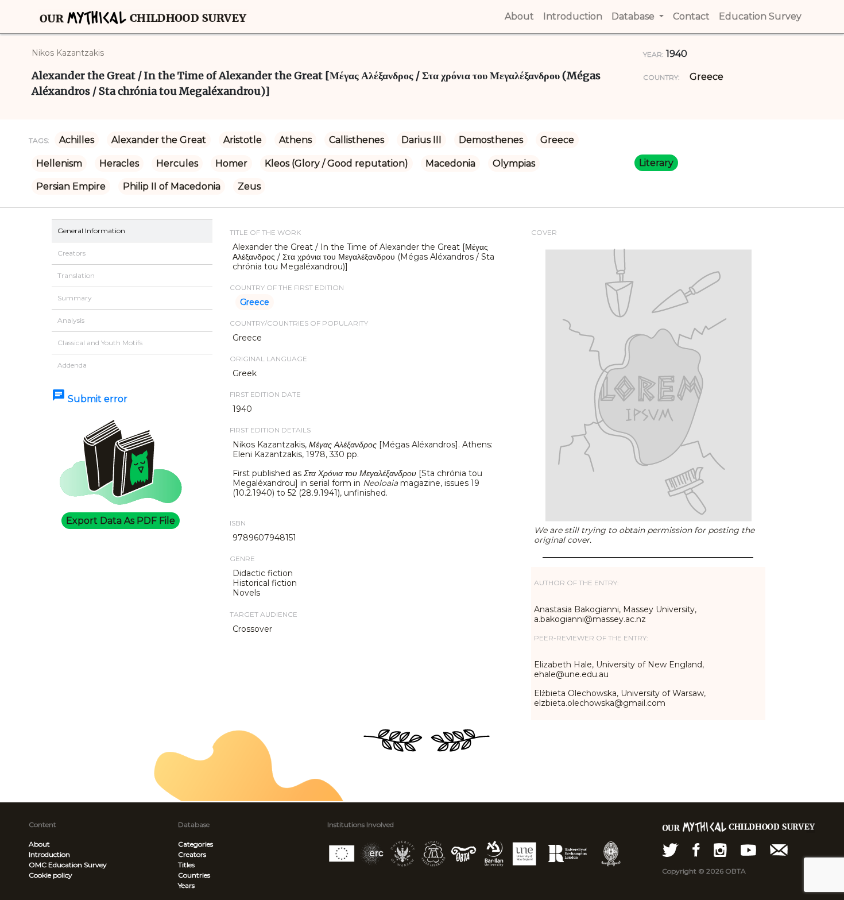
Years (186, 885)
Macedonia (450, 163)
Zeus (249, 186)
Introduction (49, 854)
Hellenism (59, 163)
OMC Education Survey (68, 864)
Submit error (89, 398)
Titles (186, 864)
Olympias (514, 163)
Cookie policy (50, 875)
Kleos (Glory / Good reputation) (336, 163)
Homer (231, 163)
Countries (194, 875)
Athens (295, 139)
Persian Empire (71, 186)
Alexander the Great (158, 139)
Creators (192, 854)
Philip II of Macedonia (171, 186)
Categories (195, 844)
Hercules (177, 163)
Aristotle (242, 139)
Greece (706, 76)
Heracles (119, 163)
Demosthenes (491, 139)
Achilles (76, 139)
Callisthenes (356, 139)
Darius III (421, 139)
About (39, 844)
